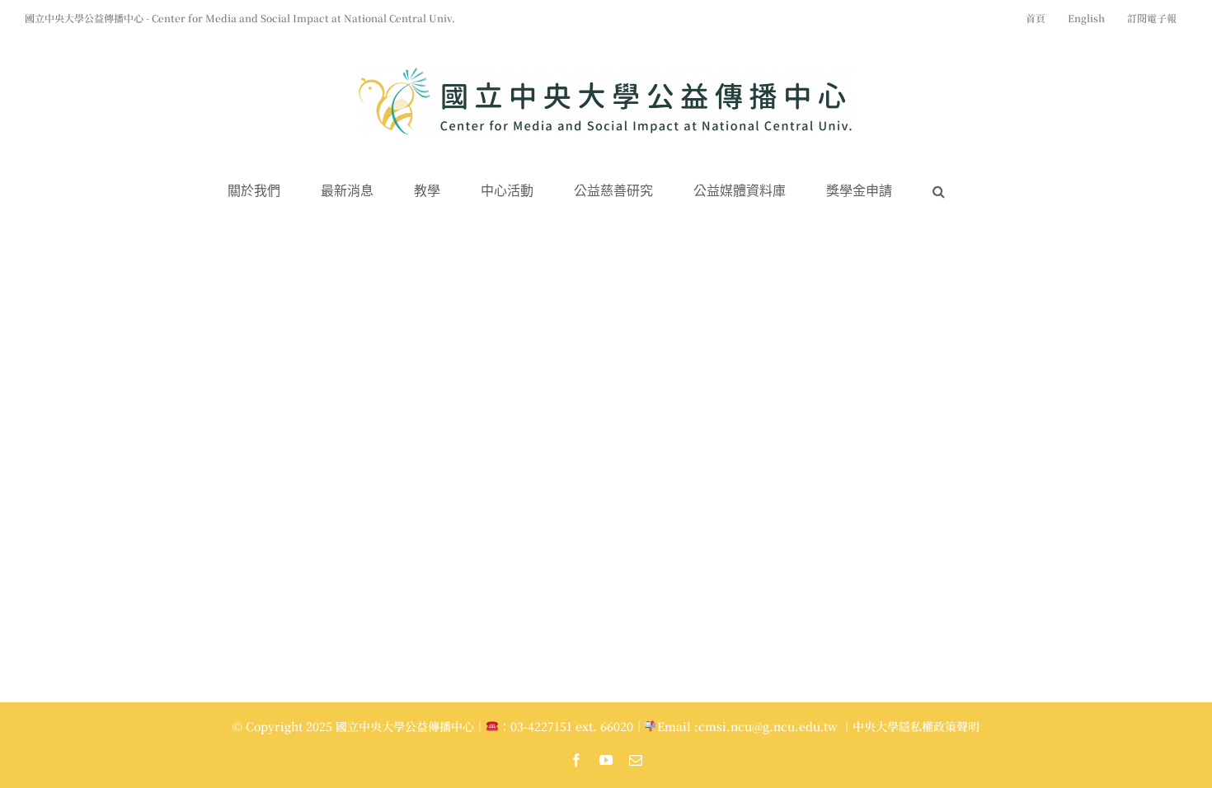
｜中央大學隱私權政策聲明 (910, 726)
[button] (938, 191)
